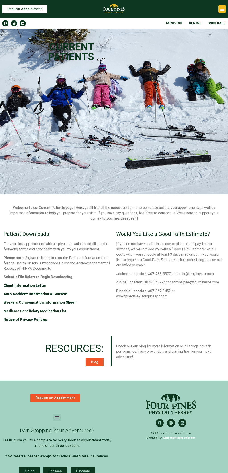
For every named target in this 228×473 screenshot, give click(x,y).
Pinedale (217, 23)
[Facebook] (5, 23)
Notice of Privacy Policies (25, 319)
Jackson (173, 23)
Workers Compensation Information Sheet (40, 302)
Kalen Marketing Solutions (179, 437)
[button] (222, 9)
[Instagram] (14, 23)
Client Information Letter (25, 285)
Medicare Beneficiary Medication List (35, 311)
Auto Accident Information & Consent (36, 294)
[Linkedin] (23, 23)
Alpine (195, 23)
